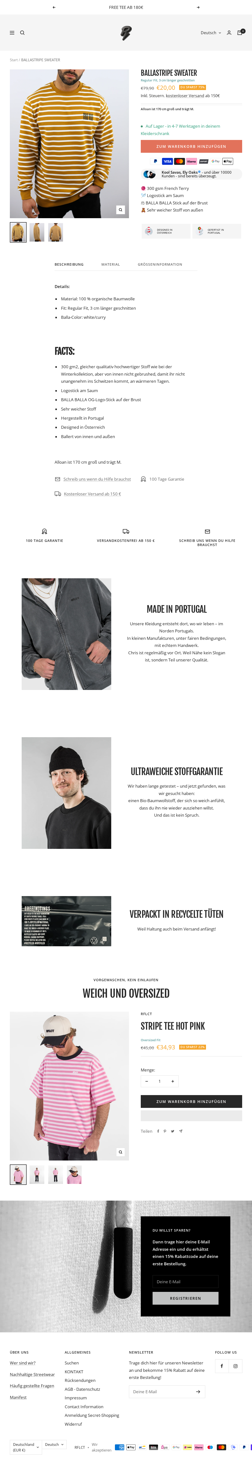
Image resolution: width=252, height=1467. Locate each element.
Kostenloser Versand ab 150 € (92, 494)
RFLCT (146, 1013)
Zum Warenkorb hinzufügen (191, 146)
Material (110, 264)
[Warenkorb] (239, 33)
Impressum (76, 1398)
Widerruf (73, 1424)
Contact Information (84, 1406)
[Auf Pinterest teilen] (165, 1131)
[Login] (229, 33)
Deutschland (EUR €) (23, 1447)
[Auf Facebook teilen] (158, 1131)
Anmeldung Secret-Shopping (92, 1415)
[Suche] (22, 33)
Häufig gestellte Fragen (32, 1386)
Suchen (72, 1363)
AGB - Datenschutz (82, 1389)
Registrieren (185, 1298)
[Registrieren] (198, 1391)
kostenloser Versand (185, 95)
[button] (191, 1115)
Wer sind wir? (22, 1363)
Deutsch (208, 32)
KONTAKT (74, 1372)
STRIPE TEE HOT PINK (173, 1026)
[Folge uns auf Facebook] (222, 1366)
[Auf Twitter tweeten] (173, 1131)
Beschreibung (69, 264)
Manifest (18, 1397)
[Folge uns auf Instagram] (235, 1366)
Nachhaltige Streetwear (32, 1374)
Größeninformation (160, 264)
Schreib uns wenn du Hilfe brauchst (97, 479)
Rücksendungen (80, 1380)
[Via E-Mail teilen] (180, 1131)
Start (14, 59)
